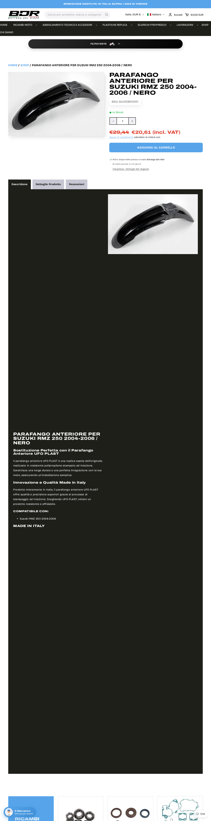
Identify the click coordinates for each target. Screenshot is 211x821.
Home (12, 65)
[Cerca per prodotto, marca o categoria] (106, 14)
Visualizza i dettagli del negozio (131, 169)
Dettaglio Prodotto (48, 184)
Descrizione (20, 184)
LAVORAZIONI (185, 24)
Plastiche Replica (115, 24)
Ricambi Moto (22, 24)
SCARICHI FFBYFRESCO (152, 24)
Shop (24, 65)
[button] (194, 14)
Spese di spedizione (121, 137)
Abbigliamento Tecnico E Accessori (67, 24)
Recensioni (76, 184)
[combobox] (77, 14)
